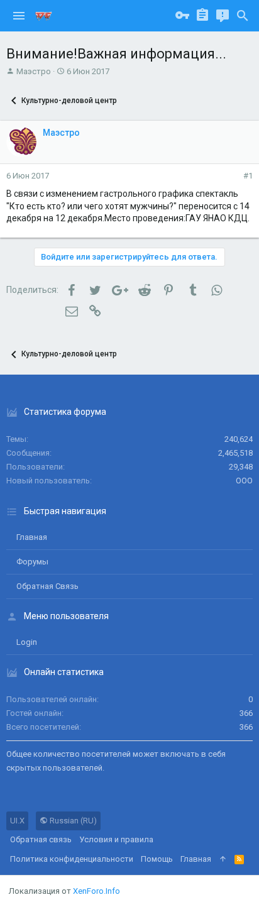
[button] (18, 15)
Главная (31, 537)
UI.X (17, 820)
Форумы (32, 561)
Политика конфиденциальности (71, 859)
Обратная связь (47, 586)
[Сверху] (223, 859)
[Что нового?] (222, 16)
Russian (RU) (72, 820)
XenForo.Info (96, 891)
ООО (244, 480)
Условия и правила (116, 839)
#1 (248, 175)
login (26, 642)
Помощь (157, 859)
